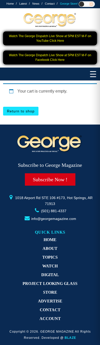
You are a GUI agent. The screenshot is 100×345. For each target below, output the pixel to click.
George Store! (69, 3)
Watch (50, 266)
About (50, 248)
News (35, 3)
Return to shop (21, 111)
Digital (50, 275)
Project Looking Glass (50, 283)
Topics (50, 257)
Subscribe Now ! (50, 179)
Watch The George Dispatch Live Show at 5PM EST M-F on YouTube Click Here (50, 38)
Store (50, 292)
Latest (23, 3)
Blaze (70, 338)
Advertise (50, 301)
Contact (50, 3)
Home (10, 3)
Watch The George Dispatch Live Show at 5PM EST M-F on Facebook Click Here (50, 57)
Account (50, 318)
